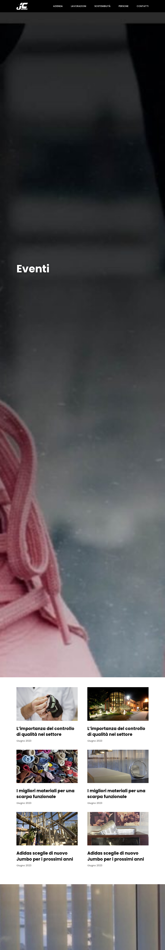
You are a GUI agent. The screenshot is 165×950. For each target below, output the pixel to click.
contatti (143, 6)
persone (123, 6)
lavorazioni (78, 6)
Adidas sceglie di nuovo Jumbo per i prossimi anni (44, 856)
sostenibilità (102, 6)
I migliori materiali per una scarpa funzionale (45, 794)
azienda (58, 6)
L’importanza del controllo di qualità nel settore (45, 731)
